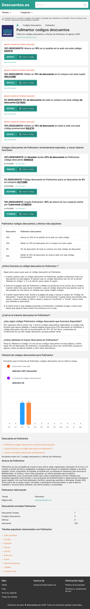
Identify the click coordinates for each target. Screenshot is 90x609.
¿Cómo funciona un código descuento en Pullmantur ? (28, 448)
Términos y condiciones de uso (75, 590)
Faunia (7, 547)
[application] (45, 408)
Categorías (26, 12)
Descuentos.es (15, 5)
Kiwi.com (8, 555)
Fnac (4, 589)
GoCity (7, 551)
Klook (6, 559)
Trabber (7, 567)
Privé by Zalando (9, 593)
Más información (10, 62)
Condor (7, 539)
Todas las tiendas (9, 597)
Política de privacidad (75, 585)
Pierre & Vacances (12, 563)
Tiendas (5, 12)
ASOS (4, 585)
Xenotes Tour (10, 571)
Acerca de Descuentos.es (45, 585)
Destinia (7, 543)
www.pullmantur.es (43, 500)
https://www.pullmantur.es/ (26, 37)
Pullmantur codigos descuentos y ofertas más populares (29, 444)
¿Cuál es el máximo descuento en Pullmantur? (24, 452)
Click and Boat (10, 535)
